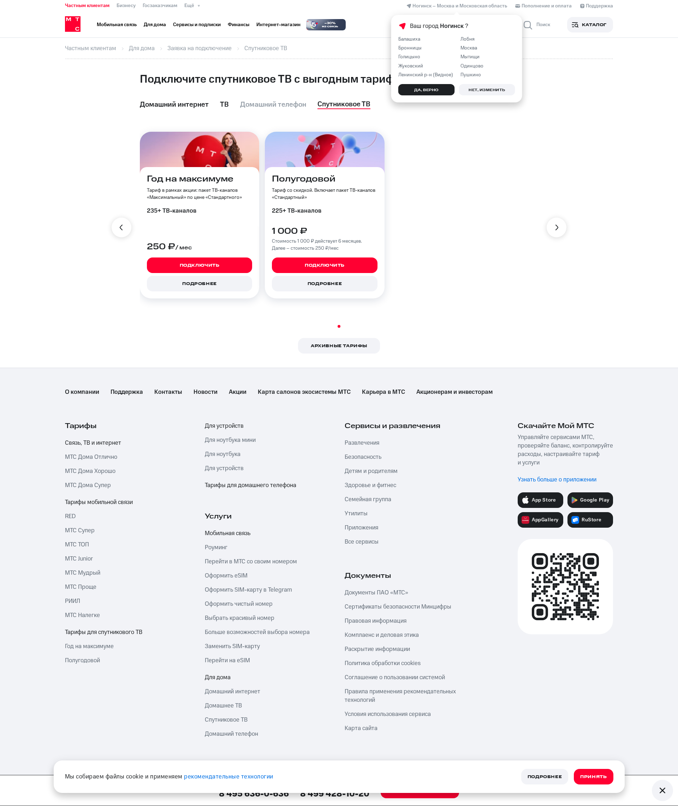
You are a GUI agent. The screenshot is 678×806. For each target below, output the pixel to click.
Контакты (168, 392)
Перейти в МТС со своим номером (251, 561)
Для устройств (224, 426)
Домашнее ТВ (223, 705)
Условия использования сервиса (388, 714)
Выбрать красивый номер (239, 618)
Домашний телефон (231, 734)
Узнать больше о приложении (557, 479)
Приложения (361, 527)
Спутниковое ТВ (226, 720)
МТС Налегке (82, 615)
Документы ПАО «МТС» (376, 592)
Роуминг (216, 547)
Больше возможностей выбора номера (257, 632)
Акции (237, 392)
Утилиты (356, 513)
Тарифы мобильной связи (99, 502)
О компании (82, 392)
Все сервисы (362, 542)
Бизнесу (126, 5)
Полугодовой (82, 660)
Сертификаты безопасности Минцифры (398, 607)
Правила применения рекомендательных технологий (400, 695)
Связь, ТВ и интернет (93, 443)
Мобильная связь (227, 533)
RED (70, 516)
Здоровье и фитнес (370, 485)
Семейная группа (368, 499)
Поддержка (127, 392)
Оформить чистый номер (239, 604)
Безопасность (363, 457)
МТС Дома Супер (88, 485)
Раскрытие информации (377, 649)
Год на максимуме (89, 646)
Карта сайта (361, 728)
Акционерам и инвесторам (454, 392)
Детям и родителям (371, 471)
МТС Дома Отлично (91, 457)
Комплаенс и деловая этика (382, 635)
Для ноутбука (222, 454)
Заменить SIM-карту (232, 646)
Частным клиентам (87, 5)
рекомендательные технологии (228, 776)
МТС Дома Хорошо (90, 471)
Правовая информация (375, 621)
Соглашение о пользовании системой (395, 677)
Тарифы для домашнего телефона (250, 485)
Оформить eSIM (226, 575)
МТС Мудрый (82, 573)
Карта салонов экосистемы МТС (304, 392)
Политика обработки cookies (383, 663)
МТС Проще (80, 587)
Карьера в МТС (383, 392)
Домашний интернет (232, 691)
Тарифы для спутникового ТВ (103, 632)
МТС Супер (80, 530)
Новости (206, 392)
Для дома (218, 677)
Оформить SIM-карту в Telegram (248, 590)
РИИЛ (72, 601)
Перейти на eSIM (227, 660)
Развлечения (362, 443)
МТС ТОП (77, 544)
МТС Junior (79, 559)
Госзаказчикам (160, 5)
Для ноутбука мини (230, 440)
